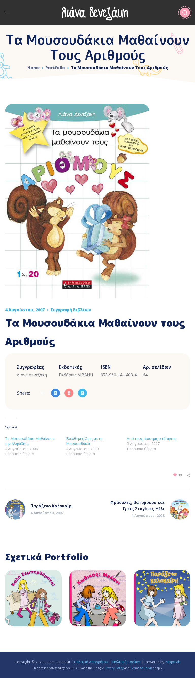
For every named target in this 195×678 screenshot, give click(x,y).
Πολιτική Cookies (126, 661)
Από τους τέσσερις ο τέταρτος (151, 438)
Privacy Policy (114, 668)
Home (33, 67)
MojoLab (172, 661)
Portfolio (55, 67)
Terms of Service (142, 668)
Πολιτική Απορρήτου (91, 661)
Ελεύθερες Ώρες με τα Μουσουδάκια (84, 441)
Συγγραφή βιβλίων (70, 310)
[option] (33, 602)
